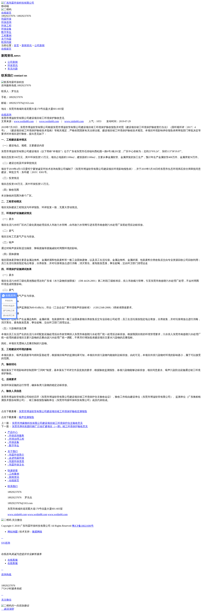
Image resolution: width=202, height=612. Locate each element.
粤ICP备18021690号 (83, 525)
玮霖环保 (6, 19)
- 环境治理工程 (16, 439)
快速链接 (13, 470)
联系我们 (13, 486)
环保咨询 (6, 22)
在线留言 (6, 12)
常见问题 (13, 68)
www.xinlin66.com (74, 121)
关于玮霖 (6, 38)
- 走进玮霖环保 (16, 458)
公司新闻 (39, 45)
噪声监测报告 (26, 417)
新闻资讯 (27, 45)
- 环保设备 (13, 442)
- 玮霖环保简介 (16, 454)
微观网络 (37, 531)
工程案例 (6, 35)
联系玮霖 (6, 42)
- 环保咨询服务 (16, 435)
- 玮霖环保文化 (16, 464)
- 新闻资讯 (13, 477)
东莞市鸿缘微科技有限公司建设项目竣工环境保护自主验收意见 (47, 423)
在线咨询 (6, 114)
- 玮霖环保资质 (16, 461)
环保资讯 (13, 65)
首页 (16, 45)
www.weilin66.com (49, 121)
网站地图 (13, 531)
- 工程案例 (13, 473)
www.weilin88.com (24, 121)
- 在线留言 (13, 480)
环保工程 (6, 25)
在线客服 (13, 560)
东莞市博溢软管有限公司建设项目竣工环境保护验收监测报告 (53, 411)
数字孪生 (6, 32)
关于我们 (13, 451)
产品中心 (13, 432)
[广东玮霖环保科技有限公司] (17, 2)
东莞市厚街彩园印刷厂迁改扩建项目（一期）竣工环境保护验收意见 (50, 426)
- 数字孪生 (13, 445)
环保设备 (6, 29)
